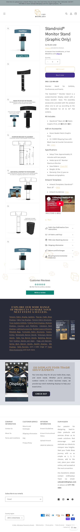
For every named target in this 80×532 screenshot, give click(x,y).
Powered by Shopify (28, 525)
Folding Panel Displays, (37, 323)
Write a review (39, 292)
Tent (11, 341)
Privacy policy (49, 525)
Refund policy (40, 525)
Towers (48, 332)
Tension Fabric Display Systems (21, 317)
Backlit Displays (40, 344)
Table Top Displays (24, 320)
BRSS (58, 187)
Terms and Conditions (12, 438)
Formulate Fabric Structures (33, 332)
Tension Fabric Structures (41, 320)
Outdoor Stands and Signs (24, 341)
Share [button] (49, 220)
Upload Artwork (45, 440)
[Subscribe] (40, 499)
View (67, 192)
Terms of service (59, 525)
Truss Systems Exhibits (18, 323)
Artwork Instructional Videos (47, 434)
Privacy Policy (27, 443)
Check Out (41, 393)
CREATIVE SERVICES (46, 445)
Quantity (47, 57)
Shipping (48, 48)
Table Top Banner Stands (26, 338)
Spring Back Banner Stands (20, 344)
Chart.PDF (64, 166)
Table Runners (22, 347)
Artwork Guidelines (46, 428)
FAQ (24, 438)
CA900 (53, 145)
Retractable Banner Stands (26, 335)
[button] (4, 13)
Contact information (69, 527)
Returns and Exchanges (27, 427)
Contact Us (9, 428)
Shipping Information (30, 433)
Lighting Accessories (24, 329)
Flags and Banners (44, 341)
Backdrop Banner (44, 338)
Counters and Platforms (27, 326)
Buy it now (60, 75)
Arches (11, 335)
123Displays (20, 525)
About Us (8, 433)
